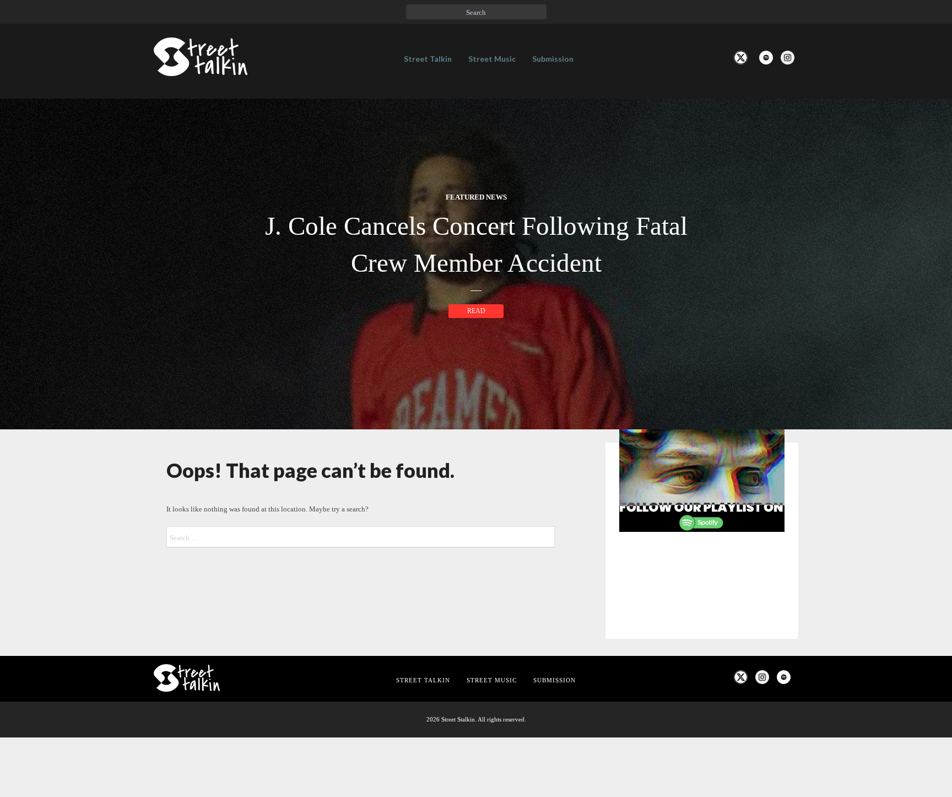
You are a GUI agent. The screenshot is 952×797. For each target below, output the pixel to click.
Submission (553, 58)
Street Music (492, 58)
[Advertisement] (701, 724)
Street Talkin (428, 58)
